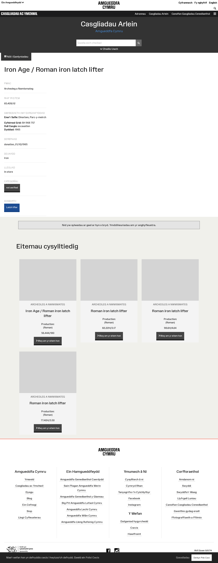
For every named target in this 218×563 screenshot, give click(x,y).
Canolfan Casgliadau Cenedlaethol (187, 504)
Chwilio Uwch (110, 49)
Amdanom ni (186, 479)
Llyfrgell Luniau (186, 498)
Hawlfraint (134, 533)
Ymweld (29, 479)
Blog (29, 498)
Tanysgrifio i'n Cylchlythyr (134, 492)
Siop (29, 511)
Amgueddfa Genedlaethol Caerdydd (82, 479)
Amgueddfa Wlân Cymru (82, 515)
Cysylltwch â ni (134, 479)
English (213, 2)
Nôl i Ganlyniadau (17, 56)
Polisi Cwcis (92, 557)
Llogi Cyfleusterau (29, 517)
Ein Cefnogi (29, 504)
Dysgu (29, 492)
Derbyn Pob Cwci (202, 557)
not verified (12, 187)
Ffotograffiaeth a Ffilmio (187, 517)
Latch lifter (11, 207)
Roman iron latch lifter (109, 311)
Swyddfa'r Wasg (187, 492)
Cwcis (134, 527)
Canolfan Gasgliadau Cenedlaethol (191, 13)
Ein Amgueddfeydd (11, 2)
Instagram (134, 504)
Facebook (134, 498)
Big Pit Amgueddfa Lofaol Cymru (82, 502)
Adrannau (140, 13)
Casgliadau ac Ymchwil (19, 13)
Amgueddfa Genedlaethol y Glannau (82, 496)
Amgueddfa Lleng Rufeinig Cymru (81, 521)
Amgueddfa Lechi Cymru (82, 509)
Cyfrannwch (185, 2)
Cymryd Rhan (134, 485)
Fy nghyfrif (200, 2)
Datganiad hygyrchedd (134, 521)
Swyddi (186, 485)
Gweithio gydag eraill (186, 511)
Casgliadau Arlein (158, 13)
